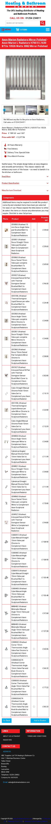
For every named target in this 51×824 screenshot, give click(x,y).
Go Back (6, 720)
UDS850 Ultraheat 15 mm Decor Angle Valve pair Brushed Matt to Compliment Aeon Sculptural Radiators (20, 229)
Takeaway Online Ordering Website (35, 821)
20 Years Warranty (15, 145)
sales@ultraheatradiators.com (19, 782)
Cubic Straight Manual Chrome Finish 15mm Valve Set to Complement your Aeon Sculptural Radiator (20, 393)
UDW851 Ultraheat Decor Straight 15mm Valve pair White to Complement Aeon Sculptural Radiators (20, 471)
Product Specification (10, 183)
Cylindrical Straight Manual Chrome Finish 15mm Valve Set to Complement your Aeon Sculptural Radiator (20, 486)
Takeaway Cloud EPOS (15, 821)
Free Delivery (13, 149)
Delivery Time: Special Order (19, 153)
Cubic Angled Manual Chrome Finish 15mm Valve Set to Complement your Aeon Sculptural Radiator (20, 426)
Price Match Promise (16, 156)
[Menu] (48, 30)
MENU (8, 29)
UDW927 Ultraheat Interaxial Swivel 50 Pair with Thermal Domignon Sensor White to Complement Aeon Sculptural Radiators (20, 522)
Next (47, 110)
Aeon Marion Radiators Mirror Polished (24, 39)
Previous (4, 110)
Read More (6, 176)
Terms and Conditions (36, 736)
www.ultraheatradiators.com (22, 819)
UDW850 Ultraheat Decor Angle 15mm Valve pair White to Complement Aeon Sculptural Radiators (19, 441)
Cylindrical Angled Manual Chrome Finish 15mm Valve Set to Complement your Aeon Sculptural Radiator (20, 456)
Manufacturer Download (11, 190)
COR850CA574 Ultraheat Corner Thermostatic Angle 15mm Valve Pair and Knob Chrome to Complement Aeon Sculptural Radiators (19, 668)
